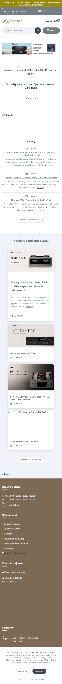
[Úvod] (12, 21)
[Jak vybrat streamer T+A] (31, 335)
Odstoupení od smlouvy (16, 543)
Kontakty (8, 548)
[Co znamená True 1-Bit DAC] (31, 423)
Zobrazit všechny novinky (29, 220)
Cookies (8, 534)
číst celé (48, 165)
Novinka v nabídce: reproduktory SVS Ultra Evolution (31, 177)
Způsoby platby (12, 529)
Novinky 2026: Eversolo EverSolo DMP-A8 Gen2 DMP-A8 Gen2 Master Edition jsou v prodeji (31, 3)
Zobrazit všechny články (31, 460)
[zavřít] (58, 3)
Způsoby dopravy (12, 524)
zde (42, 679)
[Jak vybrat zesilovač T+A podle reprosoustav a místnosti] (31, 260)
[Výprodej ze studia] (7, 115)
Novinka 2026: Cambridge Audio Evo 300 (31, 200)
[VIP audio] (5, 474)
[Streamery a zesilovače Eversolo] (31, 48)
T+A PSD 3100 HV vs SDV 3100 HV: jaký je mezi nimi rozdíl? (30, 398)
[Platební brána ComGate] (15, 553)
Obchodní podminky (14, 538)
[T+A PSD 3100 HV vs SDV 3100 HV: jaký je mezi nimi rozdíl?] (31, 377)
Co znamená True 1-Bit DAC (24, 441)
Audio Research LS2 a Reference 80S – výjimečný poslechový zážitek (31, 154)
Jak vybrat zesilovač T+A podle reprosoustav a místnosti (29, 286)
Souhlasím (39, 671)
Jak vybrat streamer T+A (23, 353)
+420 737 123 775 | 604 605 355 (16, 12)
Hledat (38, 30)
